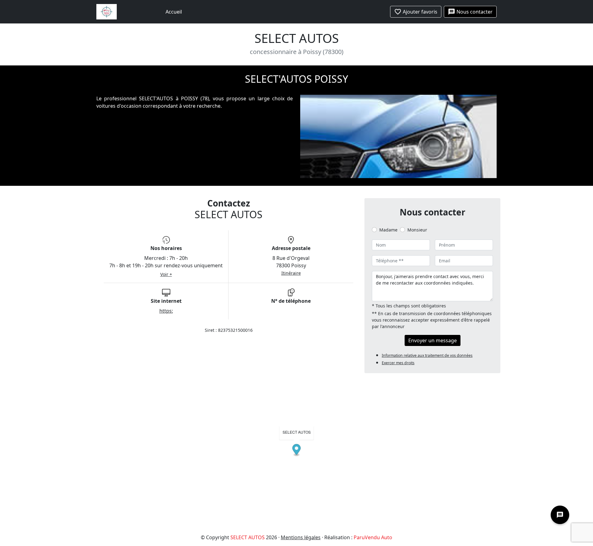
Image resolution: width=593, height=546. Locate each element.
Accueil (174, 11)
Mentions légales (301, 537)
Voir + (166, 274)
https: (166, 310)
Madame (388, 230)
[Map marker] (296, 450)
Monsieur (417, 230)
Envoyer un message (432, 340)
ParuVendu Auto (373, 537)
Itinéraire (291, 273)
